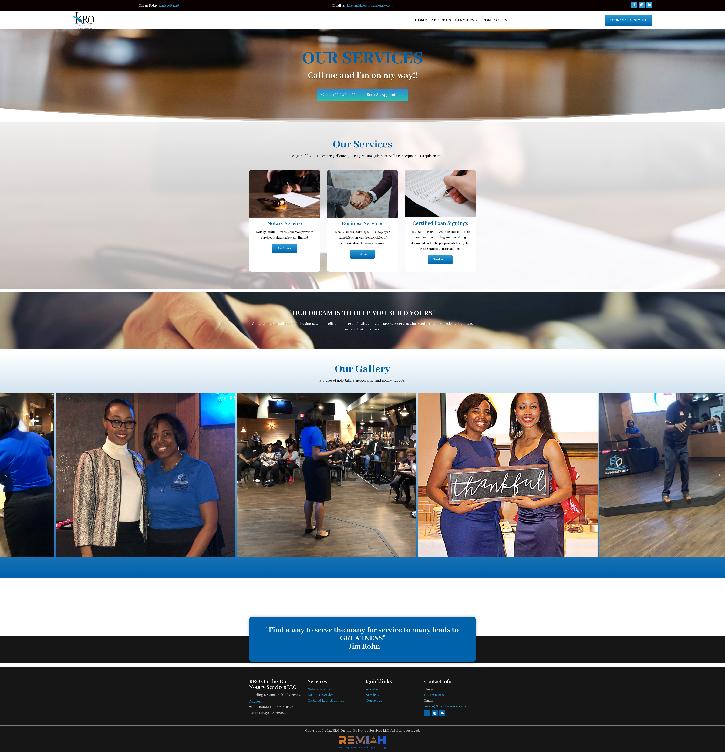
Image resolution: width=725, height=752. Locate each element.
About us (441, 20)
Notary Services (320, 689)
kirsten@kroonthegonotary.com (369, 5)
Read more (284, 248)
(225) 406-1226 (169, 5)
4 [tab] (367, 566)
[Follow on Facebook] (634, 5)
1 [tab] (352, 566)
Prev (6, 475)
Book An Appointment (628, 20)
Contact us (495, 20)
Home (421, 20)
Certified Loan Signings (326, 700)
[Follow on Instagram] (642, 5)
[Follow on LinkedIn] (649, 5)
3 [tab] (361, 566)
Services (464, 20)
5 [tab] (373, 566)
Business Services (321, 695)
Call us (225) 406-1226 (339, 95)
